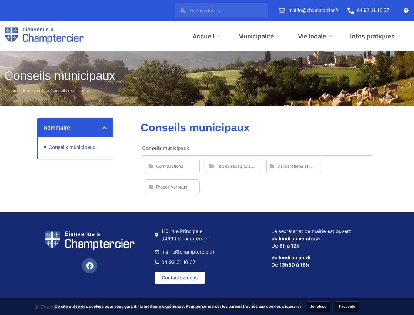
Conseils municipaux (71, 147)
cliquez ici (292, 306)
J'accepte (346, 306)
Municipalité (34, 90)
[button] (104, 127)
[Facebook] (406, 10)
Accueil (11, 90)
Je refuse (318, 306)
